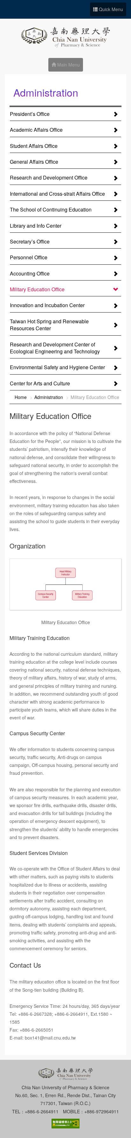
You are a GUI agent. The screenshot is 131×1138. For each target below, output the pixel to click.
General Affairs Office (34, 161)
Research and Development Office (48, 177)
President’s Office (30, 113)
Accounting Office (30, 273)
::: (11, 94)
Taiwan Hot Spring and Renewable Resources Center (49, 325)
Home (21, 397)
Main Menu (68, 64)
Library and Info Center (35, 225)
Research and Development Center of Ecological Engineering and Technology (55, 348)
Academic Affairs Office (36, 129)
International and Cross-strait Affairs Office (57, 193)
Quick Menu (110, 9)
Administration (48, 397)
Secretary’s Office (30, 241)
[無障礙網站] (65, 1123)
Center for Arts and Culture (40, 383)
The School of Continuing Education (51, 209)
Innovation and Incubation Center (47, 305)
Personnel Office (28, 257)
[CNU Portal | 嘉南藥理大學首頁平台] (65, 35)
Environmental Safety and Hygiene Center (57, 367)
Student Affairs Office (34, 145)
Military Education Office (37, 289)
